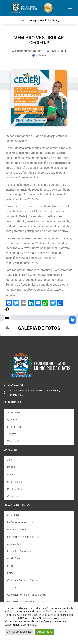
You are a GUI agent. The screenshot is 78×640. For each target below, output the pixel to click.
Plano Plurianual (16, 529)
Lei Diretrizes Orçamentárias (23, 536)
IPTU (10, 474)
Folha (10, 573)
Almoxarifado (14, 544)
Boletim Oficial (15, 489)
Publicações (14, 426)
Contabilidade (15, 515)
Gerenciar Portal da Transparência (26, 594)
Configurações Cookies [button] (19, 631)
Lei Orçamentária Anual (20, 522)
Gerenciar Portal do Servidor (23, 580)
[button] (70, 8)
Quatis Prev (13, 419)
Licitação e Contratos (19, 551)
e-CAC (10, 460)
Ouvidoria (12, 496)
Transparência (15, 441)
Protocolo (12, 565)
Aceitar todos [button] (44, 631)
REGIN (11, 467)
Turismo (11, 434)
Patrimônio (13, 558)
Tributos (12, 587)
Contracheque (15, 481)
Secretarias (13, 412)
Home (21, 20)
